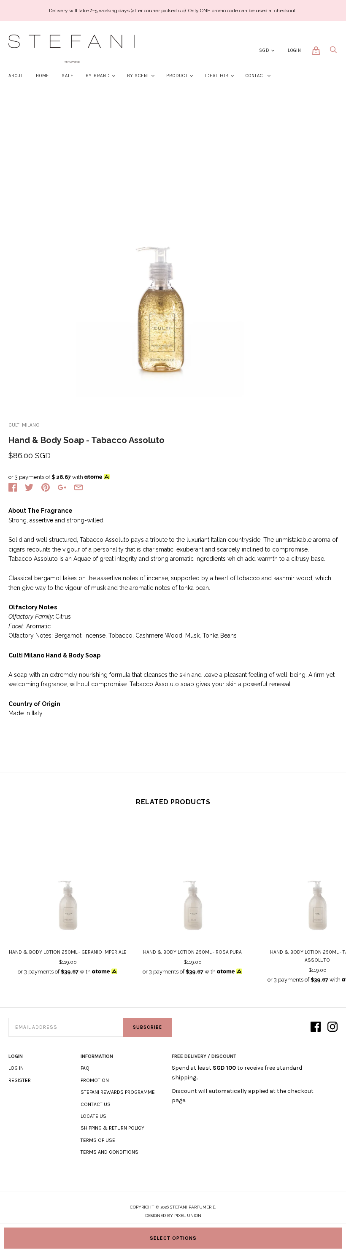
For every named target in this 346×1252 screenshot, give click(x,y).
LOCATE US (93, 1116)
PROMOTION (95, 1080)
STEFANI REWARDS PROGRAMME (118, 1092)
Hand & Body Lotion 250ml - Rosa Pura (192, 952)
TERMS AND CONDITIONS (109, 1152)
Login (294, 50)
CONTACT (255, 75)
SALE (67, 75)
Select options (173, 1238)
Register (19, 1080)
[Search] (333, 52)
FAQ (85, 1068)
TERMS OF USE (98, 1140)
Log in (16, 1068)
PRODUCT (177, 75)
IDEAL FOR (217, 75)
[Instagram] (332, 1027)
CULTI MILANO (24, 425)
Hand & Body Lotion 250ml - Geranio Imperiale (68, 952)
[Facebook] (316, 1027)
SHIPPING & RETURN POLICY (112, 1128)
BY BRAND (98, 75)
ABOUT (15, 75)
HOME (42, 75)
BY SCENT (138, 75)
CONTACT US (96, 1104)
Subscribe (147, 1027)
